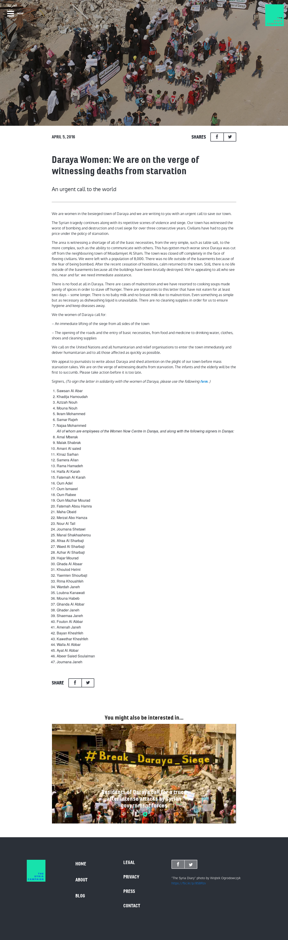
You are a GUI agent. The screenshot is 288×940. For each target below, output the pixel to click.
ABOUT (81, 880)
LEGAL (129, 862)
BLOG (80, 896)
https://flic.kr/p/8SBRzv (188, 883)
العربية (12, 5)
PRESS (129, 891)
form (203, 382)
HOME (80, 864)
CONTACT (131, 905)
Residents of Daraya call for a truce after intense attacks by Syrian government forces (144, 799)
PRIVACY (131, 877)
